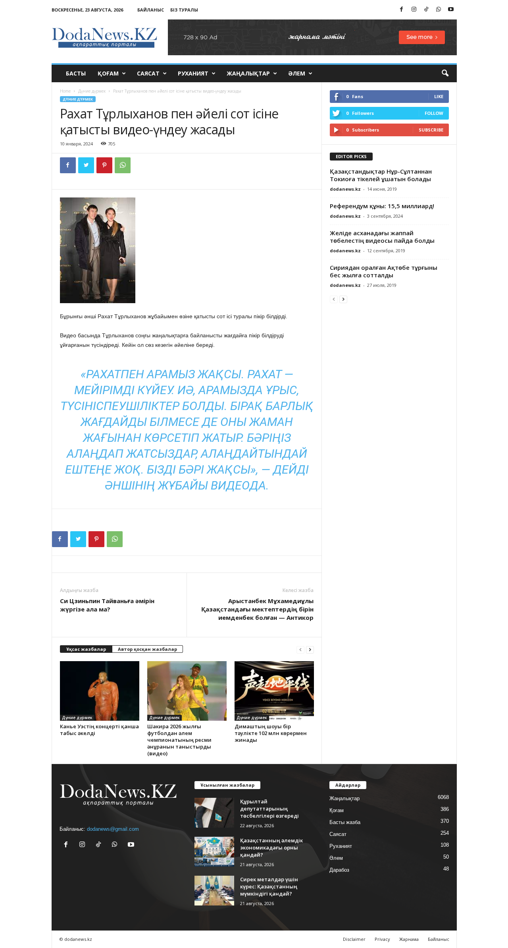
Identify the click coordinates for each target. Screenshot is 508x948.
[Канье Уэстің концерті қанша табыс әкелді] (99, 691)
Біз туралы (184, 10)
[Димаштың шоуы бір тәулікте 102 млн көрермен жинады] (274, 691)
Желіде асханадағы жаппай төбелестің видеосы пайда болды (382, 236)
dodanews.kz (345, 189)
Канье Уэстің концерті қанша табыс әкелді (99, 730)
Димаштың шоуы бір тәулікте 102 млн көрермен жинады (271, 733)
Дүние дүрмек (92, 91)
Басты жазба (344, 822)
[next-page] (310, 649)
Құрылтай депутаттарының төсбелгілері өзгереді (269, 808)
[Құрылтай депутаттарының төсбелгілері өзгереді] (214, 813)
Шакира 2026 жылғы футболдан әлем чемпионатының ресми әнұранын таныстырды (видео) (179, 740)
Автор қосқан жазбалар (147, 649)
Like (438, 96)
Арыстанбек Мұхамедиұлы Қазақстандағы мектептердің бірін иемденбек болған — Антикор (257, 609)
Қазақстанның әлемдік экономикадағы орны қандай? (271, 847)
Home (65, 91)
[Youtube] (451, 9)
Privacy (382, 939)
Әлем (296, 73)
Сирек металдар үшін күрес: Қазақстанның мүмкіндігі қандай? (269, 886)
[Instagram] (414, 9)
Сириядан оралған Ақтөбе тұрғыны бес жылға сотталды (383, 271)
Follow (434, 113)
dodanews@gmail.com (113, 829)
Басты (76, 73)
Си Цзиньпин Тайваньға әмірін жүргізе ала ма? (107, 605)
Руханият (193, 73)
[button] (445, 73)
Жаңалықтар (248, 73)
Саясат (148, 73)
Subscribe (431, 130)
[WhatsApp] (438, 9)
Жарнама (409, 939)
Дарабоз (339, 870)
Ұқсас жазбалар (86, 649)
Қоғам (108, 73)
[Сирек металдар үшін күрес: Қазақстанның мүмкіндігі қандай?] (214, 890)
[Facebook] (401, 9)
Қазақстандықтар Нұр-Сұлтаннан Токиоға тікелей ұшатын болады (381, 175)
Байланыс (150, 10)
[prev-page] (300, 649)
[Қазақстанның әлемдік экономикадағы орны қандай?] (214, 852)
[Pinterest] (104, 165)
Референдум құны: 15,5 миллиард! (382, 206)
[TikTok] (426, 9)
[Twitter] (86, 165)
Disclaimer (354, 939)
